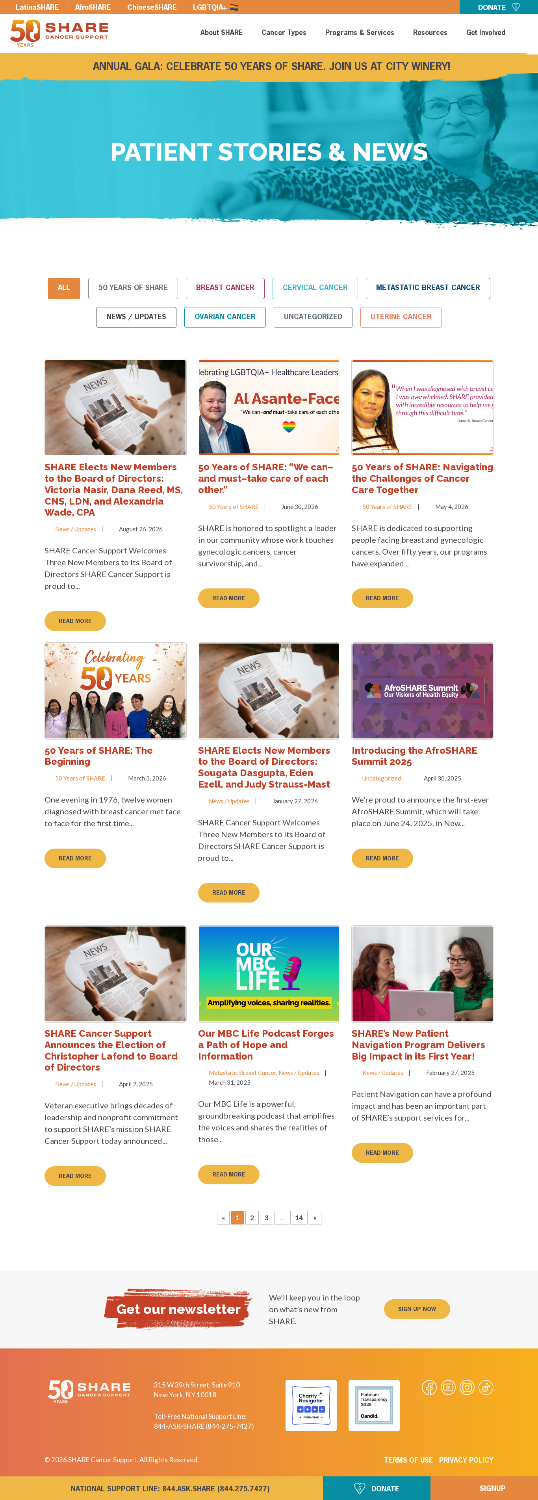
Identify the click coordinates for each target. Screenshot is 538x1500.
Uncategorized (313, 317)
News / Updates (136, 317)
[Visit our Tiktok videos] (486, 1387)
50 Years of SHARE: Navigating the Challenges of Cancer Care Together (422, 478)
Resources (430, 33)
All (64, 288)
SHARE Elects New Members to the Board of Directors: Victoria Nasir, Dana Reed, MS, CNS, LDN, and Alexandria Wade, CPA (114, 489)
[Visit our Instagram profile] (467, 1387)
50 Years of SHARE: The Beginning (99, 756)
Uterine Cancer (401, 317)
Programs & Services (359, 33)
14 (301, 1216)
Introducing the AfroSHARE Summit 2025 (414, 756)
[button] (417, 1309)
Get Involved (485, 33)
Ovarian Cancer (225, 317)
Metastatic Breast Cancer (428, 288)
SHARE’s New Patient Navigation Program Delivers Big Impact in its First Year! (418, 1045)
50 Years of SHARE (133, 288)
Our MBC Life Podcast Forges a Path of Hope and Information (266, 1045)
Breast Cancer (225, 288)
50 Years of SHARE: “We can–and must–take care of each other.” (265, 478)
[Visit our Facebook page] (429, 1387)
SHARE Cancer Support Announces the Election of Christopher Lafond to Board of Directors (111, 1050)
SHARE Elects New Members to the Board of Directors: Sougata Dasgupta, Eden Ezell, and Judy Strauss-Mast (264, 767)
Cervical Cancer (315, 288)
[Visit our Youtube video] (448, 1387)
